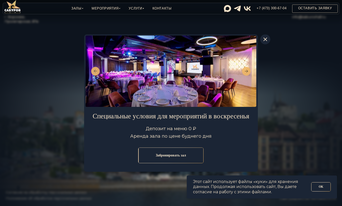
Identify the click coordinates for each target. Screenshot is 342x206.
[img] (227, 8)
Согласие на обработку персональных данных (46, 192)
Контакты (162, 8)
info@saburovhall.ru (309, 17)
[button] (77, 8)
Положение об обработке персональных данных (49, 198)
